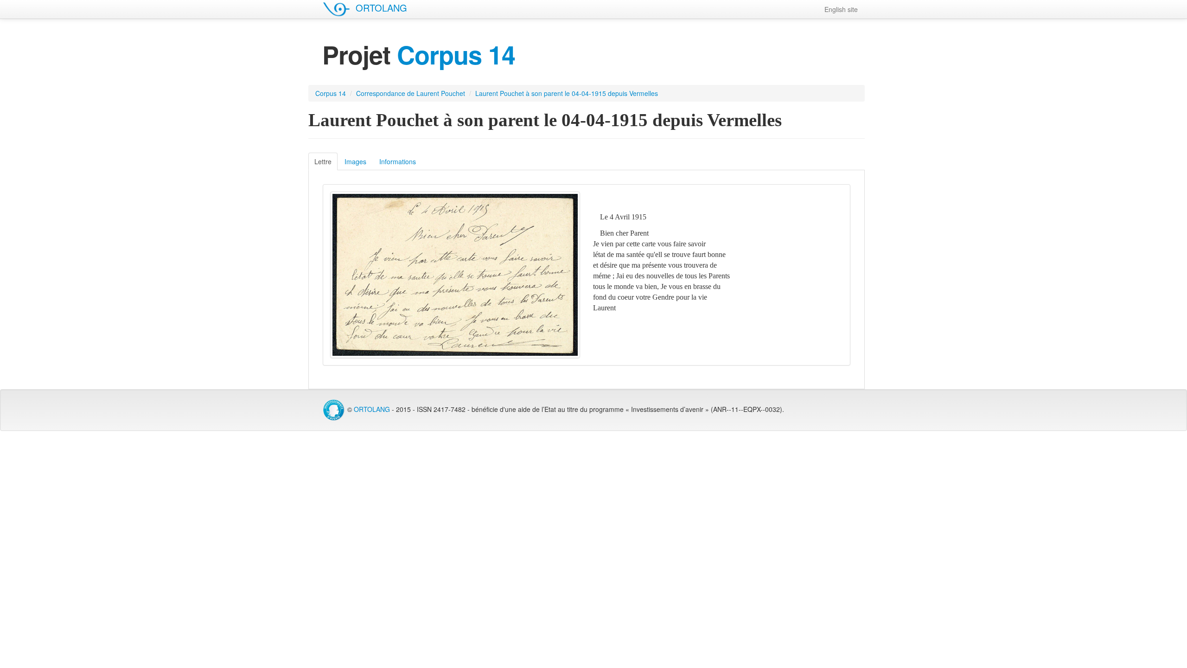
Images (355, 161)
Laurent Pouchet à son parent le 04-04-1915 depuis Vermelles (566, 93)
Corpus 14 (330, 93)
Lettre (323, 161)
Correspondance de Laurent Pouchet (410, 93)
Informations (397, 161)
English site (841, 9)
